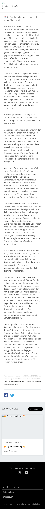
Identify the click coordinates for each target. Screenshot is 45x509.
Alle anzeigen (34, 409)
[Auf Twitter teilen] (12, 395)
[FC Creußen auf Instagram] (19, 472)
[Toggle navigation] (41, 6)
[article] (22, 435)
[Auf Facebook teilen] (6, 395)
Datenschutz (8, 492)
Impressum (8, 497)
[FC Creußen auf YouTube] (26, 472)
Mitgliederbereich (11, 487)
